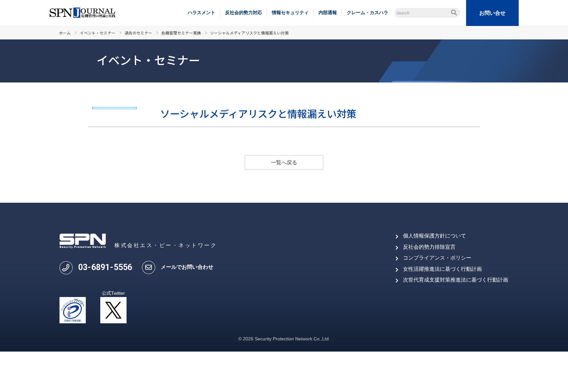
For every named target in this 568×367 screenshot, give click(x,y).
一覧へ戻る (284, 162)
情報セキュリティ (290, 12)
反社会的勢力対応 (243, 12)
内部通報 (328, 12)
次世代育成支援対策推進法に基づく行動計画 (455, 280)
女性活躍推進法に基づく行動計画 (442, 269)
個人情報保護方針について (434, 236)
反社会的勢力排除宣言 (429, 247)
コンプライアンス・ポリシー (437, 258)
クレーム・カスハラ (367, 12)
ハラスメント (201, 12)
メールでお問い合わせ (187, 267)
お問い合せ (492, 13)
